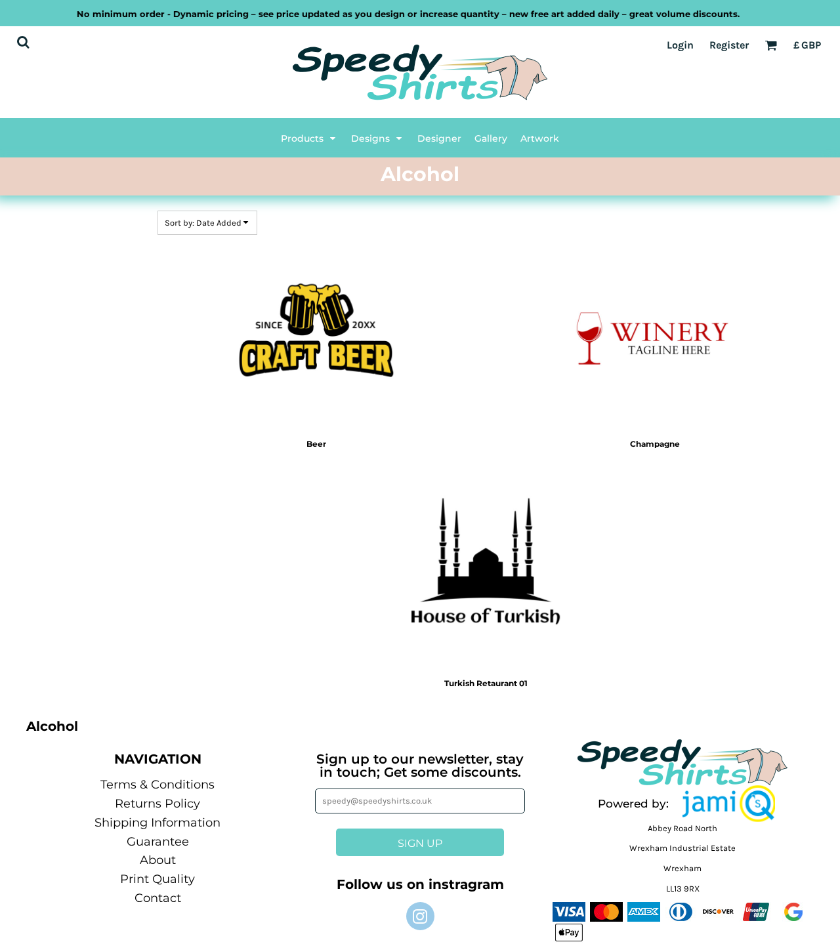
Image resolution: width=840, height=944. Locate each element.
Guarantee (158, 841)
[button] (309, 137)
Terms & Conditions (157, 784)
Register (729, 45)
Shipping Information (157, 822)
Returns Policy (157, 803)
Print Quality (157, 879)
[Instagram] (420, 916)
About (158, 860)
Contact (158, 898)
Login (680, 45)
